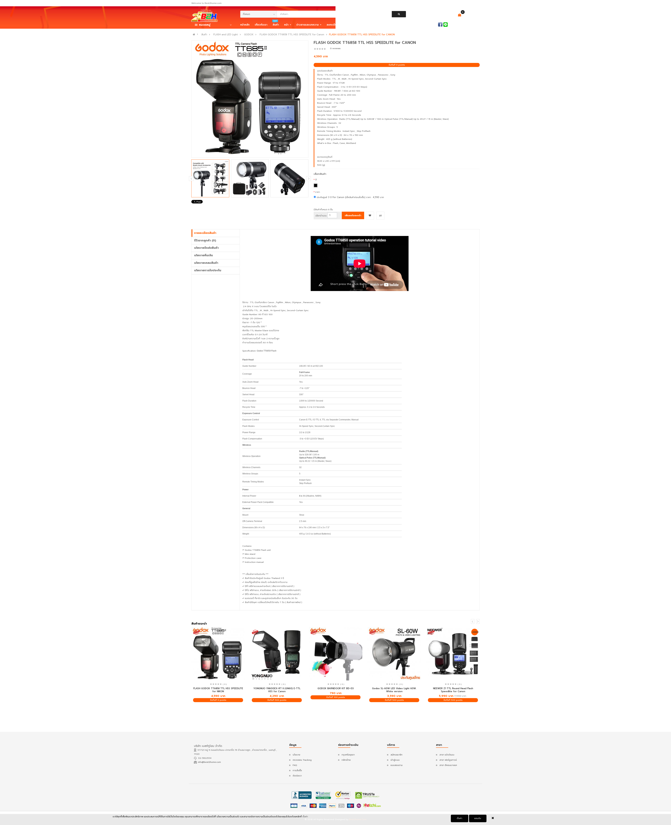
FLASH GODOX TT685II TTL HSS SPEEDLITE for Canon (292, 35)
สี (316, 179)
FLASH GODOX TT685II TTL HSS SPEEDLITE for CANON (362, 35)
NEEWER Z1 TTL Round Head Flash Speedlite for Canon (453, 690)
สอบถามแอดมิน (429, 24)
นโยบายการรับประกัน (207, 270)
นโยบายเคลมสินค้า (206, 263)
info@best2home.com (209, 762)
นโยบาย (296, 754)
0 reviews (335, 48)
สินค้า (204, 35)
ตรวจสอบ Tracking (302, 760)
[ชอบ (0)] (449, 15)
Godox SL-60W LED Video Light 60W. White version (394, 690)
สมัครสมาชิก (474, 24)
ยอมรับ (477, 818)
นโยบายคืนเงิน (203, 255)
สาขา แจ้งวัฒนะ (446, 754)
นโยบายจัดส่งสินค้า (206, 248)
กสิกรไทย (346, 760)
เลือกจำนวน (321, 215)
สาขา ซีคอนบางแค (448, 765)
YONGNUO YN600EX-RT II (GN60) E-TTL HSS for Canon (276, 690)
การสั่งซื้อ (297, 770)
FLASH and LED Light (225, 35)
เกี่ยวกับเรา (261, 25)
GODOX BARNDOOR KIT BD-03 (336, 688)
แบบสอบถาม (397, 765)
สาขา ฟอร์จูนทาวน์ (448, 760)
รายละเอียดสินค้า (205, 233)
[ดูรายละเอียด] (218, 653)
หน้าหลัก (245, 25)
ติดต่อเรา (297, 775)
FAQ (295, 765)
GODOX (248, 35)
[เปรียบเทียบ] (438, 15)
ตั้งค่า (459, 818)
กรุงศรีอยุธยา (348, 754)
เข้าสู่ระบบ (458, 24)
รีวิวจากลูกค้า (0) (205, 240)
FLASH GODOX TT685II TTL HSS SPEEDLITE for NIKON (218, 690)
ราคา (317, 192)
